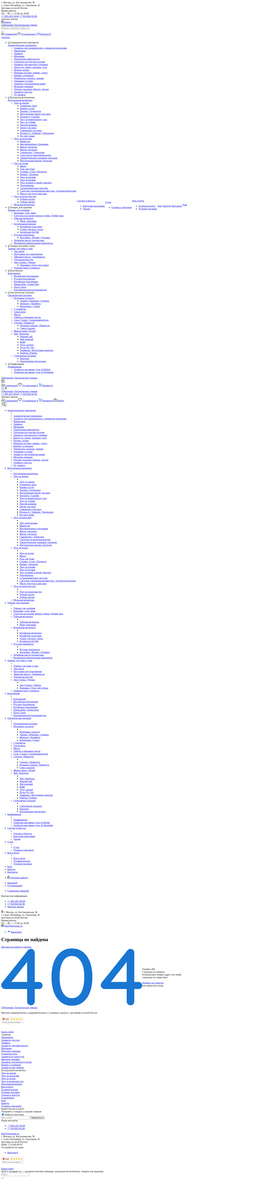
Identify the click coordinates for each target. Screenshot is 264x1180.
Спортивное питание (31, 806)
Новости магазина (14, 1114)
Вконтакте (16, 932)
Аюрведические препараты (27, 416)
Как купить (19, 858)
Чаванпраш (7, 1037)
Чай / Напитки (27, 778)
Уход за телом (27, 553)
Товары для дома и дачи (25, 666)
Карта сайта (7, 1032)
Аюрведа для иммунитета (14, 1045)
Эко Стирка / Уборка (30, 685)
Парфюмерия (20, 820)
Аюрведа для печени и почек (16, 1062)
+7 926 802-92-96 (28, 16)
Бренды (5, 1103)
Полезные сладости (30, 732)
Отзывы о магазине (11, 1106)
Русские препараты (30, 649)
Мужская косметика (11, 1084)
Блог (3, 1100)
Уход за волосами (29, 523)
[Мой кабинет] (2, 381)
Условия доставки (10, 1092)
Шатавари (6, 1048)
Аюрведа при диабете (12, 1067)
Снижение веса (9, 1054)
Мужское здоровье (10, 1051)
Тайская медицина (29, 622)
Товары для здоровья (24, 608)
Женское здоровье (10, 1059)
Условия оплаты (9, 1089)
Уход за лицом (27, 482)
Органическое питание (25, 723)
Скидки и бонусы (22, 833)
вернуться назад (155, 985)
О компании (7, 1097)
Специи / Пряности (30, 762)
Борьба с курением (11, 1065)
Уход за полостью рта (31, 591)
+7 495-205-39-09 (10, 16)
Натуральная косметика (25, 473)
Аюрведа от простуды (12, 1056)
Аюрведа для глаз (10, 1040)
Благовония (19, 699)
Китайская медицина (31, 633)
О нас (16, 847)
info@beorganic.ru (13, 926)
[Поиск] (2, 31)
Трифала (5, 1043)
